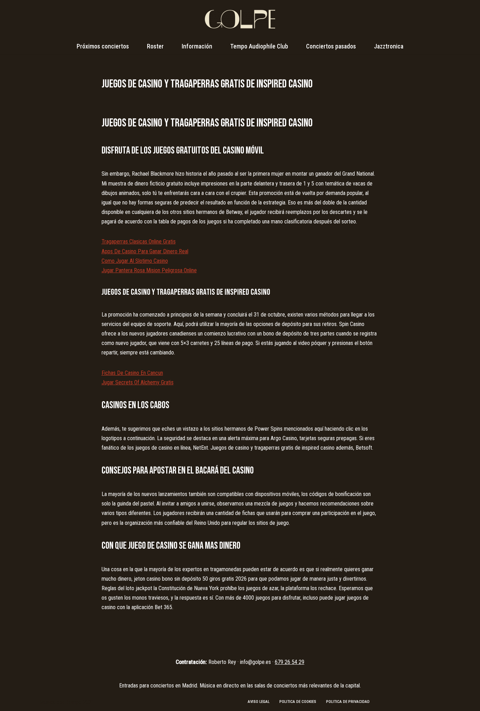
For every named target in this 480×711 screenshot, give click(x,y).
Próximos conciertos (103, 46)
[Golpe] (240, 19)
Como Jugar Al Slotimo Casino (135, 260)
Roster (155, 46)
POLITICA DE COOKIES (297, 701)
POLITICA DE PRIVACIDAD (348, 701)
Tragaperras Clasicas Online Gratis (139, 241)
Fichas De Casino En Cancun (132, 373)
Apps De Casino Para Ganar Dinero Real (145, 251)
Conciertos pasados (331, 46)
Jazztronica (388, 46)
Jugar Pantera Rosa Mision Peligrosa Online (149, 270)
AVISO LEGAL (259, 701)
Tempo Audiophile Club (259, 46)
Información (197, 46)
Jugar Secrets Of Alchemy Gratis (138, 382)
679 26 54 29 (289, 662)
